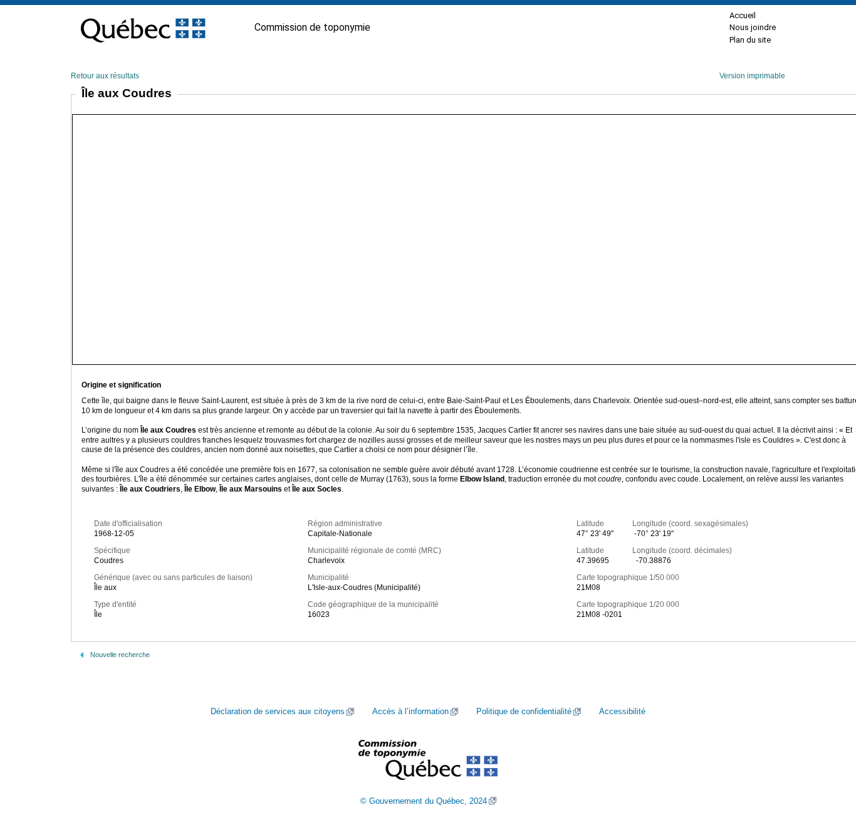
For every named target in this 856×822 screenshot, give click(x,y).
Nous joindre (752, 27)
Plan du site (750, 40)
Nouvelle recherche (120, 654)
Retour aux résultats (105, 75)
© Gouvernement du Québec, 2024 (423, 801)
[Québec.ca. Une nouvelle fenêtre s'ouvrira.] (143, 27)
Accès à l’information (410, 711)
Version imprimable (752, 75)
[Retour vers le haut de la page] (824, 753)
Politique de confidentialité (524, 711)
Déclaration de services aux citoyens (278, 711)
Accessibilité (622, 711)
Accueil (742, 15)
